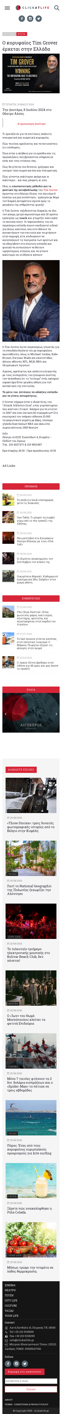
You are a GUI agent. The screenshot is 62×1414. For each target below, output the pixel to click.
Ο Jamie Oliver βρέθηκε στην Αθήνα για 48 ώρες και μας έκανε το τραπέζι (37, 665)
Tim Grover (50, 190)
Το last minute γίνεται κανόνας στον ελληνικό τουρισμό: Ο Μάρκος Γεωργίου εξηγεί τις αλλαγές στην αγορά (37, 643)
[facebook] (22, 18)
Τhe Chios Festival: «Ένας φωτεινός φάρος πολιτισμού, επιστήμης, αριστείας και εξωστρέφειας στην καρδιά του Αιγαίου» (36, 618)
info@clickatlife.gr (22, 1340)
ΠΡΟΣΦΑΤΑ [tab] (31, 486)
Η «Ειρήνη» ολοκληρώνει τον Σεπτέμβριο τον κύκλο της (35, 560)
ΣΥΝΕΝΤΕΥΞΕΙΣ (31, 598)
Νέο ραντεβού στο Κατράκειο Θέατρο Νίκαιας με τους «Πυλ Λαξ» (35, 541)
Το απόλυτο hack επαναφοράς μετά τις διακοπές (35, 501)
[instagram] (30, 18)
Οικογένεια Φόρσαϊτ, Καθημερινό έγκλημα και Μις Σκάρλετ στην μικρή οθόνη (37, 579)
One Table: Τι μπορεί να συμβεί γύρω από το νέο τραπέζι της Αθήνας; (36, 520)
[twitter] (38, 18)
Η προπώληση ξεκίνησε (31, 123)
